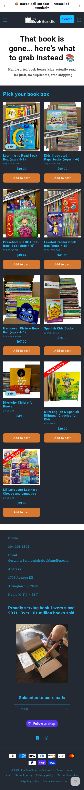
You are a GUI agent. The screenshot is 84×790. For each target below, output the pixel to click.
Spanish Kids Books (59, 328)
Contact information (55, 781)
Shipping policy (29, 781)
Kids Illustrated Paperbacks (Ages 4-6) (61, 157)
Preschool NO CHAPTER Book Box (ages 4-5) (21, 244)
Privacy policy (45, 775)
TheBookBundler (31, 770)
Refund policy (23, 775)
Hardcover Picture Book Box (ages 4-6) (21, 330)
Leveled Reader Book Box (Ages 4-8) (60, 244)
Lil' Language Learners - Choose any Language (21, 491)
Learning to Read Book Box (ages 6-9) (20, 157)
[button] (5, 19)
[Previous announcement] (4, 5)
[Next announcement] (79, 5)
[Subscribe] (65, 709)
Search (67, 19)
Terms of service (67, 775)
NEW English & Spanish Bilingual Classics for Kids (61, 415)
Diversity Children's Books (17, 404)
